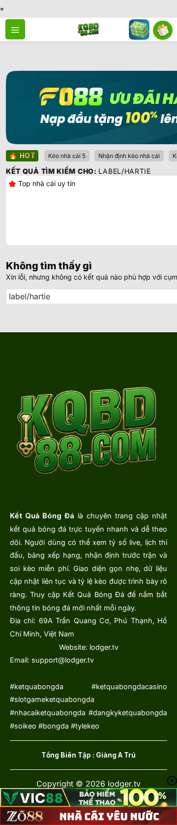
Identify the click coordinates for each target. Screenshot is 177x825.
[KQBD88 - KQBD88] (89, 29)
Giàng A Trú (116, 755)
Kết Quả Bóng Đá (42, 515)
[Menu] (15, 29)
